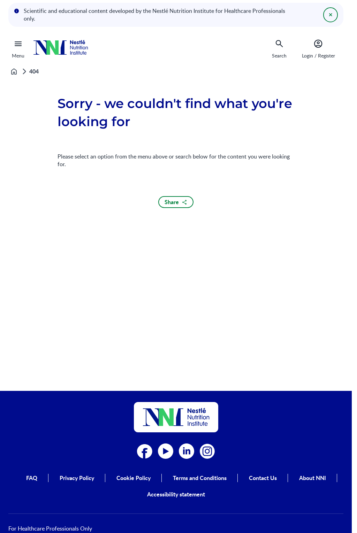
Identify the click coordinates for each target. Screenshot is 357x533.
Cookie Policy (133, 478)
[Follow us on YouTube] (165, 451)
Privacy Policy (77, 478)
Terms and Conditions (200, 478)
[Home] (61, 47)
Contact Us (263, 478)
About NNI (312, 478)
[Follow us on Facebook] (144, 451)
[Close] (330, 14)
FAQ (31, 478)
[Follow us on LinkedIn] (186, 451)
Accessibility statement (176, 494)
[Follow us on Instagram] (207, 451)
